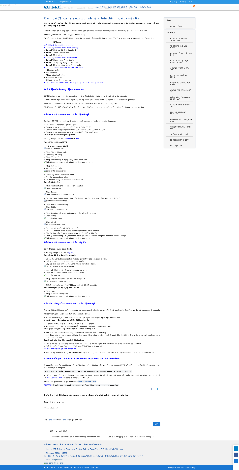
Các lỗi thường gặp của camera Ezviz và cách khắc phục (131, 437)
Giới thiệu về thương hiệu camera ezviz (60, 45)
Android (67, 138)
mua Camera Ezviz (54, 378)
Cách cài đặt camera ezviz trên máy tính (60, 57)
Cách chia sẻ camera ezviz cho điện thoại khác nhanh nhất (76, 437)
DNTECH (48, 385)
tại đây (71, 253)
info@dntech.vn (65, 2)
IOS (77, 138)
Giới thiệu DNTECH (173, 468)
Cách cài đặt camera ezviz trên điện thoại (61, 47)
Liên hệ (191, 2)
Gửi (156, 424)
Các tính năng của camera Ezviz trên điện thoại (63, 67)
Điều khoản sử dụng (188, 468)
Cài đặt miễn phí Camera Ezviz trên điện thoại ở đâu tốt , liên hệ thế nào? (73, 82)
